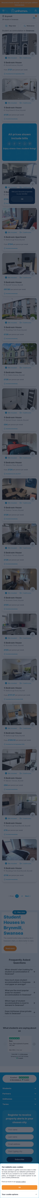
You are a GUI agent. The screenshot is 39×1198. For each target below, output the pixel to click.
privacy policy (21, 1181)
